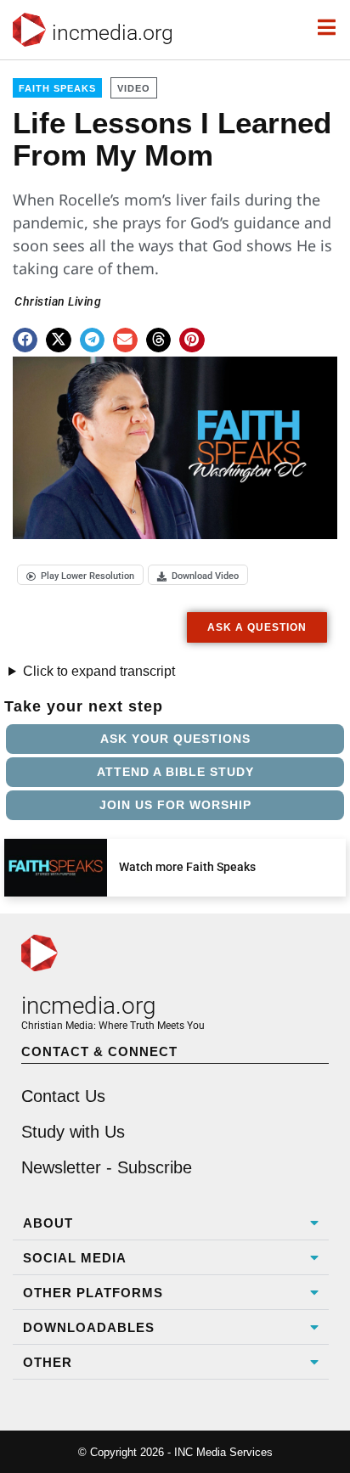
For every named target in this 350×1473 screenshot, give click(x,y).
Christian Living (57, 301)
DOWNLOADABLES (89, 1327)
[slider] (59, 520)
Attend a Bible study (175, 772)
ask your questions (175, 738)
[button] (25, 340)
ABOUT (48, 1223)
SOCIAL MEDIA (75, 1258)
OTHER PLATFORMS (93, 1292)
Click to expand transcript (99, 671)
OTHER (47, 1362)
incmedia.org (112, 32)
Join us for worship (175, 805)
